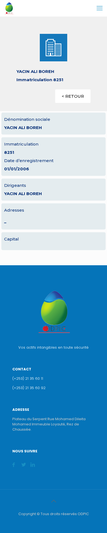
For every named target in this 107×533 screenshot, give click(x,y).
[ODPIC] (9, 8)
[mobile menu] (99, 8)
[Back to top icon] (53, 501)
